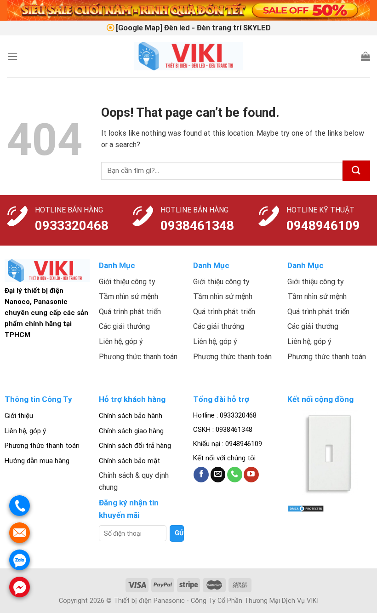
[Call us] (234, 474)
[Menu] (12, 56)
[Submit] (356, 170)
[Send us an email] (218, 474)
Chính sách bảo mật (129, 461)
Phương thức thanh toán (42, 445)
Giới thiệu (19, 416)
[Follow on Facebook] (201, 474)
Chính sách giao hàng (131, 431)
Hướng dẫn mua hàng (37, 461)
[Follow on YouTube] (251, 474)
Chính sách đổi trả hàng (135, 445)
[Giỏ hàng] (365, 56)
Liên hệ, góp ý (25, 431)
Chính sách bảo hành (130, 416)
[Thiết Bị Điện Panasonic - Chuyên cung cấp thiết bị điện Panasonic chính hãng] (188, 56)
